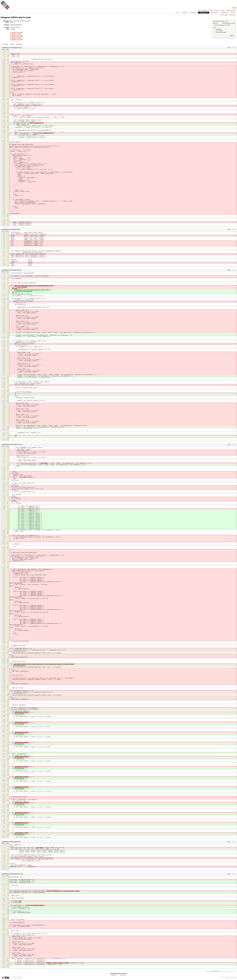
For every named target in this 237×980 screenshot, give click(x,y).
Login (199, 10)
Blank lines (218, 29)
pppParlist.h (15, 38)
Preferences (204, 10)
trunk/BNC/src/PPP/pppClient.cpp (11, 47)
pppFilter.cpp (15, 35)
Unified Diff (114, 975)
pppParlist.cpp (15, 37)
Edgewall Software (18, 978)
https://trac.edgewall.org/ (230, 978)
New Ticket (224, 12)
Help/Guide (211, 10)
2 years (25, 21)
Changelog (193, 12)
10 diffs (20, 35)
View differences (216, 21)
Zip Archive (123, 975)
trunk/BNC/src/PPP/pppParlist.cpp (11, 444)
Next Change (232, 14)
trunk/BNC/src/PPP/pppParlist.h (11, 841)
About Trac (217, 10)
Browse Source (203, 12)
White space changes (221, 32)
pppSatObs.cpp (15, 39)
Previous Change (224, 14)
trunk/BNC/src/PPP (15, 27)
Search (233, 12)
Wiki (178, 12)
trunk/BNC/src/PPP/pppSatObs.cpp (12, 874)
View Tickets (214, 12)
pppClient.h (14, 34)
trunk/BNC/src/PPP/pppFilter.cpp (11, 270)
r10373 (3, 49)
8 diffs (20, 32)
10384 (13, 17)
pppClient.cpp (15, 32)
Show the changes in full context (222, 25)
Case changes (219, 30)
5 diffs (21, 39)
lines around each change (228, 23)
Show (216, 23)
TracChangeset (214, 971)
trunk (28, 17)
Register (223, 10)
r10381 (3, 271)
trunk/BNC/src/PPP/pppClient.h (10, 229)
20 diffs (21, 37)
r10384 (7, 49)
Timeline (184, 12)
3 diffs (19, 34)
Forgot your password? (231, 10)
